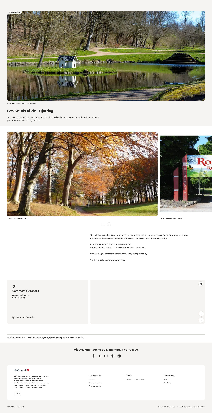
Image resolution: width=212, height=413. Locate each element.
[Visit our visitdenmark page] (106, 356)
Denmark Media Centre (136, 380)
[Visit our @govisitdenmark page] (113, 356)
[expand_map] (200, 283)
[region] (147, 302)
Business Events (95, 383)
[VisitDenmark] (21, 370)
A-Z (165, 380)
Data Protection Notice (166, 407)
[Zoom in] (201, 314)
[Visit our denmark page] (93, 356)
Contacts (167, 383)
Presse (91, 380)
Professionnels (95, 386)
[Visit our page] (99, 356)
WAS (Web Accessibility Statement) (191, 407)
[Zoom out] (201, 320)
